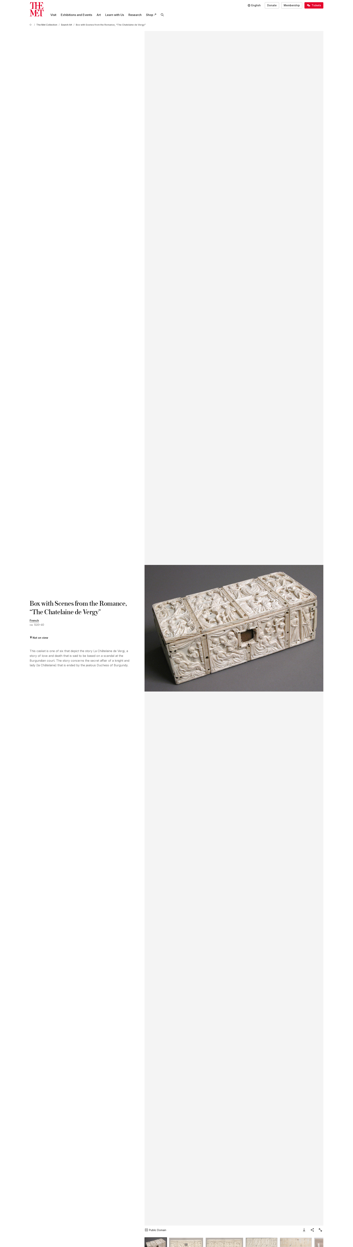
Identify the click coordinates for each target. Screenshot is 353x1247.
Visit (53, 15)
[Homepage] (37, 9)
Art (99, 15)
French (34, 620)
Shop (149, 15)
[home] (31, 25)
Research (135, 15)
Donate (272, 5)
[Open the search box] (162, 15)
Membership (292, 5)
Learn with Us (114, 15)
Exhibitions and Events (76, 15)
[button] (234, 628)
